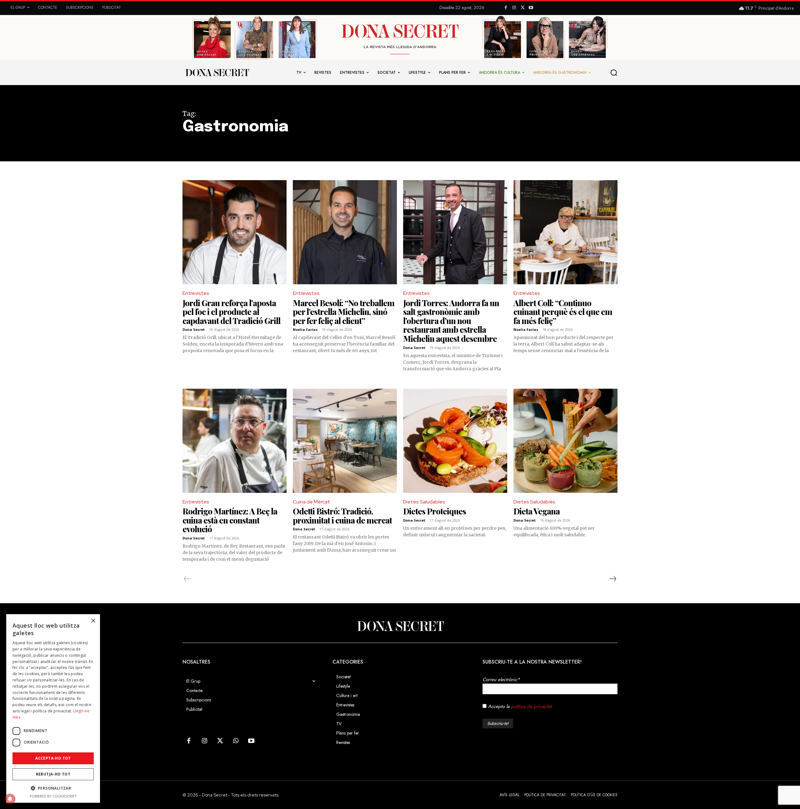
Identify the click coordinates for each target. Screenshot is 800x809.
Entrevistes (195, 293)
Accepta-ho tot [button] (53, 758)
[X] (522, 8)
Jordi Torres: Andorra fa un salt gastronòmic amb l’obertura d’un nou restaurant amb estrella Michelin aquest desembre (451, 320)
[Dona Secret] (400, 626)
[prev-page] (187, 579)
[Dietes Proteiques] (455, 441)
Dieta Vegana (536, 511)
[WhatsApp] (235, 741)
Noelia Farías (305, 329)
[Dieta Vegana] (565, 441)
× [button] (93, 621)
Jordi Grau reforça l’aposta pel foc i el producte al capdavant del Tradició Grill (231, 311)
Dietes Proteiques (434, 511)
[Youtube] (530, 8)
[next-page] (613, 579)
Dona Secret (193, 329)
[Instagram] (514, 8)
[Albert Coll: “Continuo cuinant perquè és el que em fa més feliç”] (565, 232)
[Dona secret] (216, 72)
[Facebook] (505, 8)
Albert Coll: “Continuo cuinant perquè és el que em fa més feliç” (562, 311)
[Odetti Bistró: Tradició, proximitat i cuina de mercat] (345, 441)
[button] (614, 72)
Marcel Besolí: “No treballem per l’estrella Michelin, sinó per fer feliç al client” (343, 311)
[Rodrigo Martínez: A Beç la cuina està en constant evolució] (234, 441)
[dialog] (53, 708)
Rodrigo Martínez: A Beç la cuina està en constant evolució (229, 520)
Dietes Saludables (424, 501)
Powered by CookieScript (53, 796)
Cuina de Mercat (311, 501)
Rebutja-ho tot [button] (53, 774)
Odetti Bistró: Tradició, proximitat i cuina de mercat (342, 516)
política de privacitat (531, 706)
